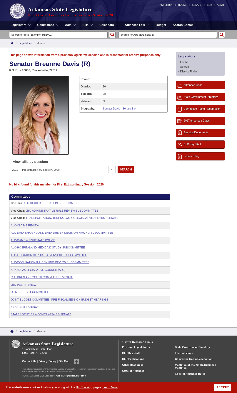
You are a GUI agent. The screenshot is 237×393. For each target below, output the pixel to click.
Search (126, 169)
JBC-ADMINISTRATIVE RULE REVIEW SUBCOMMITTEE (62, 210)
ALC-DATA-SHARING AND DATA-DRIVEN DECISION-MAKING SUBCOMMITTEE (62, 232)
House (182, 5)
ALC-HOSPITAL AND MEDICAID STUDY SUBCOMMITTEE (48, 247)
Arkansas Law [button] (135, 24)
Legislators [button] (18, 24)
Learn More (110, 387)
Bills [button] (85, 24)
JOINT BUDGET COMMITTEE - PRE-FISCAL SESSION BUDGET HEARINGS (59, 299)
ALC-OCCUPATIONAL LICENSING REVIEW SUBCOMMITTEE (50, 262)
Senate (197, 5)
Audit (220, 5)
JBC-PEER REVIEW (23, 284)
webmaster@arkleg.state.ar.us (71, 376)
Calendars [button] (106, 24)
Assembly (166, 5)
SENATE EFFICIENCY (25, 306)
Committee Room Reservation (194, 358)
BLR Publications (133, 358)
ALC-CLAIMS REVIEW (25, 225)
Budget (161, 24)
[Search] (112, 34)
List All (184, 62)
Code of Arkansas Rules (190, 373)
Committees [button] (45, 24)
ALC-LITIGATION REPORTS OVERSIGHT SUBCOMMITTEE (49, 255)
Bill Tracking (84, 387)
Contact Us (29, 360)
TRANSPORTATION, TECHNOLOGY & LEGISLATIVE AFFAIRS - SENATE (72, 217)
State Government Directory (192, 347)
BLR (209, 5)
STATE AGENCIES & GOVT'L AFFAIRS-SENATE (41, 314)
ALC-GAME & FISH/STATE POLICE (33, 240)
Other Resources (132, 364)
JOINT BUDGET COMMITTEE (30, 291)
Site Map (64, 360)
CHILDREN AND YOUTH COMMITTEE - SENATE (42, 277)
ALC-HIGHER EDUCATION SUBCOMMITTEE (52, 203)
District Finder (188, 71)
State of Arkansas (133, 370)
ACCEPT (222, 387)
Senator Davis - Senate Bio (119, 108)
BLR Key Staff (131, 352)
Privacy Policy (47, 360)
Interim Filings (184, 352)
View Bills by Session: (30, 162)
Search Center (183, 24)
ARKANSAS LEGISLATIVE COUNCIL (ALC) (38, 269)
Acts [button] (68, 24)
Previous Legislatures (136, 347)
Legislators (25, 43)
